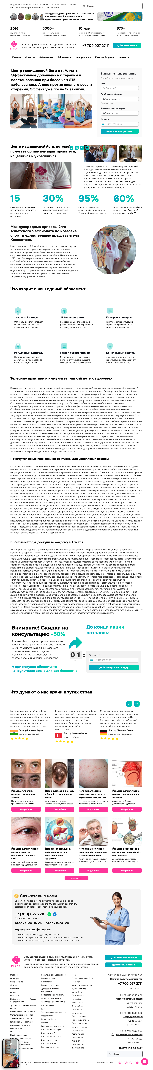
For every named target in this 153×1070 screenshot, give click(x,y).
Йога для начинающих (82, 985)
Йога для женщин (49, 1040)
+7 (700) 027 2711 (29, 914)
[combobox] (103, 124)
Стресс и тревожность (51, 998)
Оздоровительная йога (82, 978)
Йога (74, 974)
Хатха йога (77, 992)
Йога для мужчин (48, 1043)
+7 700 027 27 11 (95, 45)
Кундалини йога (79, 988)
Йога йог (76, 981)
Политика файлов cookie (69, 1062)
